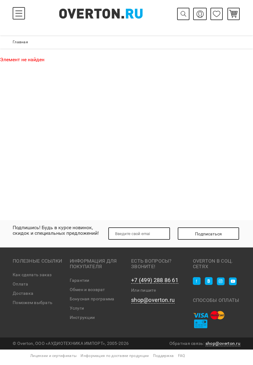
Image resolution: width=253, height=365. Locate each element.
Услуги (77, 308)
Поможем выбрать (32, 302)
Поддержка (163, 356)
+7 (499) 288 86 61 (154, 280)
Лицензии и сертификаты (53, 356)
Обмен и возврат (87, 289)
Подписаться (208, 233)
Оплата (20, 283)
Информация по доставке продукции (115, 356)
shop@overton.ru (153, 300)
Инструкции (82, 317)
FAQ (181, 356)
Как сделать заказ (32, 274)
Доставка (23, 293)
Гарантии (79, 280)
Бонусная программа (92, 298)
